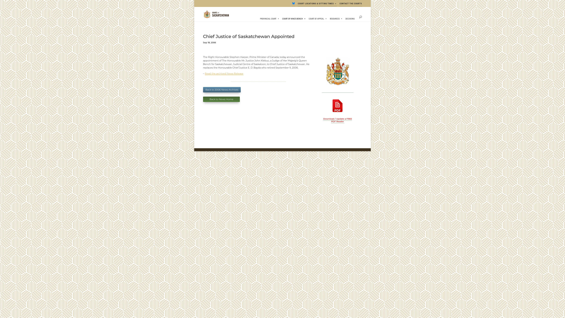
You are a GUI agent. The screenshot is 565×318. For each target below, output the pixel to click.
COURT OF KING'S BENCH (292, 19)
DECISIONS (350, 19)
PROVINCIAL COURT (268, 19)
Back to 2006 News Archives (221, 89)
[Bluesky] (293, 4)
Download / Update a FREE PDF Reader (337, 120)
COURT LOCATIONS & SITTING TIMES (316, 4)
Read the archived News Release (224, 73)
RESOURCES (335, 19)
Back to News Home (221, 99)
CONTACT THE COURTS (351, 4)
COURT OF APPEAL (316, 19)
